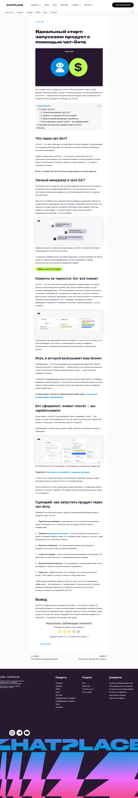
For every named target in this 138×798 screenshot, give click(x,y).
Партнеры (64, 5)
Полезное (53, 12)
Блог (84, 683)
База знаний (87, 692)
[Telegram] (19, 733)
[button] (40, 5)
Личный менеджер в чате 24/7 (56, 112)
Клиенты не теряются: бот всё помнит (60, 115)
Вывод (41, 128)
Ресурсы (75, 5)
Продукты (35, 5)
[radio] (60, 631)
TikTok (58, 689)
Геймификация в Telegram (65, 701)
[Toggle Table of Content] (98, 106)
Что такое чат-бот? (46, 109)
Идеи (45, 12)
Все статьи (10, 12)
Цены (47, 5)
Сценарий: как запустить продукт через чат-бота (60, 125)
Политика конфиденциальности (121, 683)
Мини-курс (86, 686)
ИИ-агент (59, 695)
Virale (58, 692)
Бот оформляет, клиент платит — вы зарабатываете (66, 122)
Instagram (29, 12)
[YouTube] (27, 733)
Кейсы (38, 12)
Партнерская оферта (117, 698)
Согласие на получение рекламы (121, 689)
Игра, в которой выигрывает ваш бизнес (61, 118)
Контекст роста (88, 689)
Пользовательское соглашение (121, 686)
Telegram (20, 12)
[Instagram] (12, 733)
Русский (87, 5)
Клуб (55, 5)
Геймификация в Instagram (66, 698)
